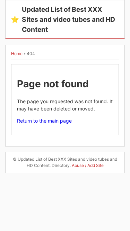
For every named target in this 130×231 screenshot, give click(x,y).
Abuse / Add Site (88, 165)
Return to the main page (44, 121)
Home (17, 53)
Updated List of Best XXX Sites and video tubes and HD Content (63, 19)
